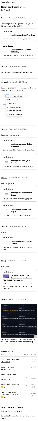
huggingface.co (8, 31)
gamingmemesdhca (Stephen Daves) (22, 72)
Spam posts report (7, 367)
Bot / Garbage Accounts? (10, 385)
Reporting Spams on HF (13, 6)
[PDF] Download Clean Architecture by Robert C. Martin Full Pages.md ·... (17, 278)
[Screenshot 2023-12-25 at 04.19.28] (19, 321)
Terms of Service (6, 411)
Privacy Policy (18, 411)
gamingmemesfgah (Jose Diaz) (23, 35)
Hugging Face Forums (8, 2)
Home (3, 407)
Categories (10, 407)
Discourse (12, 416)
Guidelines (19, 407)
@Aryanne (11, 88)
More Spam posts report (10, 359)
